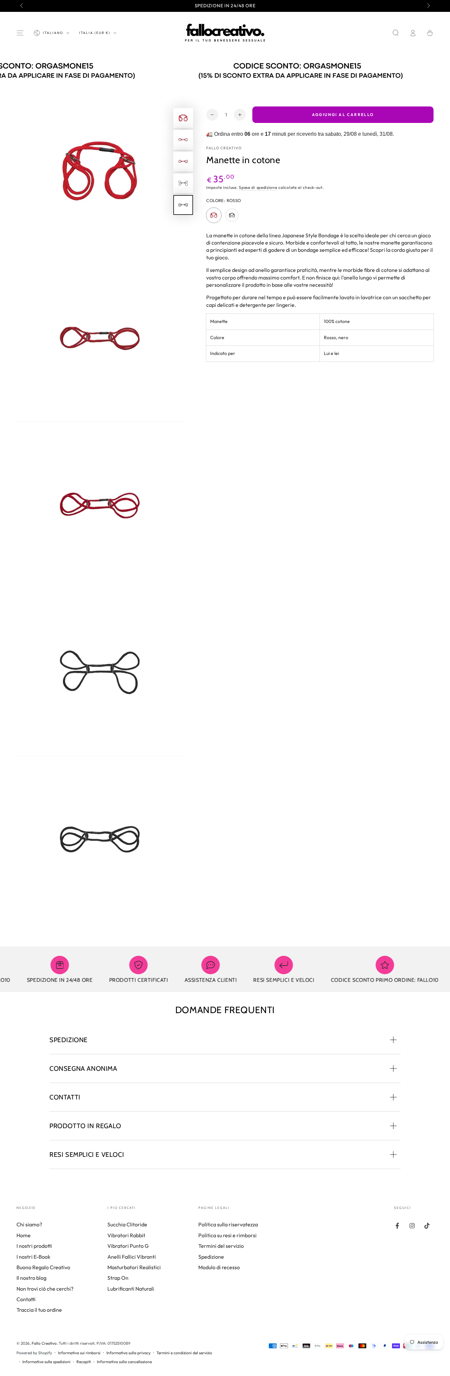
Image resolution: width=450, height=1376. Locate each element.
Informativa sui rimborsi (79, 1352)
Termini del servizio (221, 1246)
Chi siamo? (29, 1224)
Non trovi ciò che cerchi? (44, 1288)
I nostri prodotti (34, 1246)
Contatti (26, 1299)
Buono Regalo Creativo (43, 1267)
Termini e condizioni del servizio (184, 1352)
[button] (395, 33)
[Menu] (20, 33)
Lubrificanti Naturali (130, 1288)
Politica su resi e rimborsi (227, 1235)
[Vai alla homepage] (225, 32)
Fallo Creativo (224, 148)
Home (23, 1235)
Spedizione (211, 1256)
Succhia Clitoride (127, 1224)
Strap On (117, 1277)
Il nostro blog (31, 1277)
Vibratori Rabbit (126, 1235)
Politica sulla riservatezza (228, 1224)
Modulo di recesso (219, 1267)
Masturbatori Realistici (134, 1267)
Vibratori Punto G (128, 1246)
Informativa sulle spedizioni (46, 1361)
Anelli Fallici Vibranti (131, 1256)
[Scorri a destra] (428, 6)
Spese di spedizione (258, 187)
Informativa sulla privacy (128, 1352)
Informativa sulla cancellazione (124, 1361)
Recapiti (83, 1361)
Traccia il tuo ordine (39, 1309)
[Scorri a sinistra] (22, 6)
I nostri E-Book (33, 1256)
